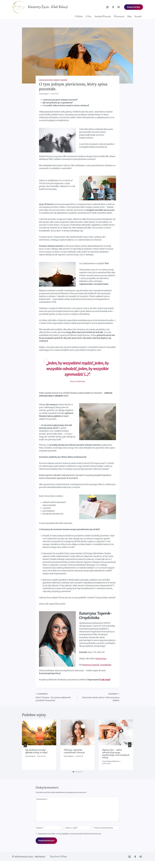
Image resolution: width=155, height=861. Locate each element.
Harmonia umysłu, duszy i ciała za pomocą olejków (100, 697)
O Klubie (79, 16)
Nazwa (40, 828)
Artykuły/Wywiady (102, 16)
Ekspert (46, 94)
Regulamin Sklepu (58, 856)
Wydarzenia (119, 16)
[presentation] (39, 732)
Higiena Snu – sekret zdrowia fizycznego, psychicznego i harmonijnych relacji (115, 754)
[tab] (73, 771)
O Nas (88, 16)
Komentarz (42, 799)
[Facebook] (113, 7)
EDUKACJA (42, 80)
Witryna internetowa (103, 828)
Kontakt (138, 16)
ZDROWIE (64, 80)
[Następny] (129, 744)
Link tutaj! (105, 679)
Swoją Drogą (101, 658)
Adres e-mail (71, 828)
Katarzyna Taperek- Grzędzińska (96, 665)
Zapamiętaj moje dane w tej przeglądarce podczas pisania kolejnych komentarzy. (69, 834)
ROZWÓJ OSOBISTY (53, 80)
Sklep (129, 16)
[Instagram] (107, 7)
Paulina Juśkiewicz (113, 761)
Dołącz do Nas (133, 7)
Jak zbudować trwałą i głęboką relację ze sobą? (36, 751)
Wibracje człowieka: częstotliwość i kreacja (74, 751)
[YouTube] (118, 7)
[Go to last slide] (25, 744)
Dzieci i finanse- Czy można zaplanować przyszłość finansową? (53, 697)
